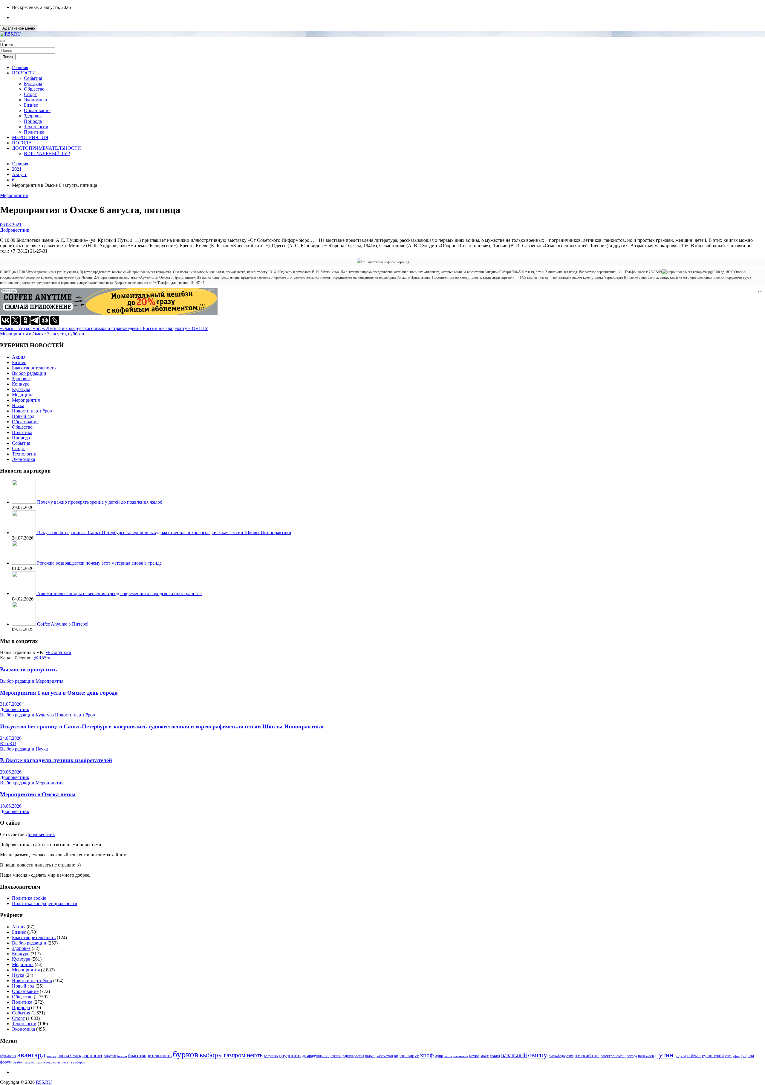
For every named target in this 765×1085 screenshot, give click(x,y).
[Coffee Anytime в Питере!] (24, 623)
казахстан (385, 1056)
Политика (34, 132)
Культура (33, 83)
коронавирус (406, 1055)
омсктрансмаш (613, 1056)
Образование (37, 110)
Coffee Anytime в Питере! (62, 623)
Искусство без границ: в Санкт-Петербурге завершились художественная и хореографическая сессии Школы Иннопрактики (164, 532)
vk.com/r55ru (58, 652)
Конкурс (20, 383)
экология (53, 1062)
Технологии (36, 126)
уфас (736, 1056)
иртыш (370, 1056)
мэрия (495, 1056)
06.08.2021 (11, 224)
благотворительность (150, 1055)
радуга (680, 1056)
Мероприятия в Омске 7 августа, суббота (42, 333)
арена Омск (69, 1055)
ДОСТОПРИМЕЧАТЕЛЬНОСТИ (46, 148)
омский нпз (587, 1055)
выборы (211, 1055)
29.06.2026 (11, 771)
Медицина (22, 394)
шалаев (29, 1062)
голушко (271, 1056)
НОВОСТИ (24, 72)
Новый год (23, 416)
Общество (34, 88)
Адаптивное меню (18, 28)
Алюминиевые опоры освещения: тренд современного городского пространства (119, 593)
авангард (31, 1055)
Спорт (30, 94)
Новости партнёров (32, 410)
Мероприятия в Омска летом (38, 794)
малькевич (460, 1056)
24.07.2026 (11, 738)
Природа (33, 121)
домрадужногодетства (322, 1056)
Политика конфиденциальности (44, 903)
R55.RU (8, 743)
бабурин (110, 1056)
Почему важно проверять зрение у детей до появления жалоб (99, 502)
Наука (18, 405)
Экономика (35, 99)
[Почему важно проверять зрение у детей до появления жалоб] (24, 502)
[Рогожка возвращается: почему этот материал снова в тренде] (24, 563)
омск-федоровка (561, 1056)
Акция (18, 357)
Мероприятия (14, 195)
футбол (18, 1062)
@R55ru (42, 657)
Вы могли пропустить (28, 669)
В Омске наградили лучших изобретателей (56, 760)
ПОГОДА (22, 142)
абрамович (8, 1056)
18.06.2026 (11, 806)
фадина (747, 1056)
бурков (185, 1054)
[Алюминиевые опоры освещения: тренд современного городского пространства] (24, 593)
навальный (514, 1055)
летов (448, 1056)
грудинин (290, 1055)
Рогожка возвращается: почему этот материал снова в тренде (99, 563)
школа (40, 1062)
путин (664, 1055)
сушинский (713, 1055)
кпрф (427, 1055)
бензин (122, 1056)
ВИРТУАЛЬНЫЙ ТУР (47, 153)
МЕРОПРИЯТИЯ (30, 137)
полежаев (646, 1056)
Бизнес (31, 105)
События (33, 78)
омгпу (537, 1055)
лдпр (439, 1056)
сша (728, 1056)
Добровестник (14, 230)
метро (474, 1056)
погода (632, 1056)
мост (485, 1056)
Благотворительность (34, 367)
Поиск (6, 44)
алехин (51, 1056)
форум (6, 1062)
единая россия (353, 1056)
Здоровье (33, 115)
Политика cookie (29, 898)
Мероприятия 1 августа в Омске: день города (59, 693)
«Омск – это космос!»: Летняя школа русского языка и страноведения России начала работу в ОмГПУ (104, 328)
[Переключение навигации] (2, 41)
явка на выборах (73, 1062)
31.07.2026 (11, 704)
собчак (694, 1055)
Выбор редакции (29, 373)
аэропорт (92, 1055)
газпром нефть (243, 1055)
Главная (20, 67)
